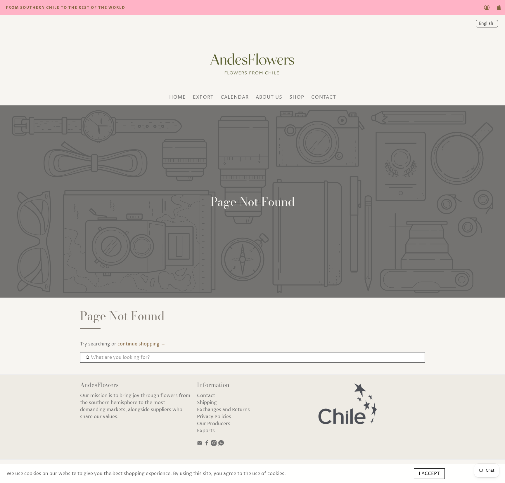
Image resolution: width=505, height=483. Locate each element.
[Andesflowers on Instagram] (214, 444)
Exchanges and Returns (223, 409)
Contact (206, 395)
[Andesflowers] (252, 62)
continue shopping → (141, 344)
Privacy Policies (214, 416)
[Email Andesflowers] (200, 444)
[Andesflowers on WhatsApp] (221, 444)
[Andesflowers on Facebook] (207, 444)
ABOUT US (269, 97)
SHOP (296, 97)
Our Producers (213, 424)
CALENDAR (235, 97)
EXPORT (203, 97)
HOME (177, 97)
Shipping (207, 402)
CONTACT (323, 97)
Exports (206, 431)
